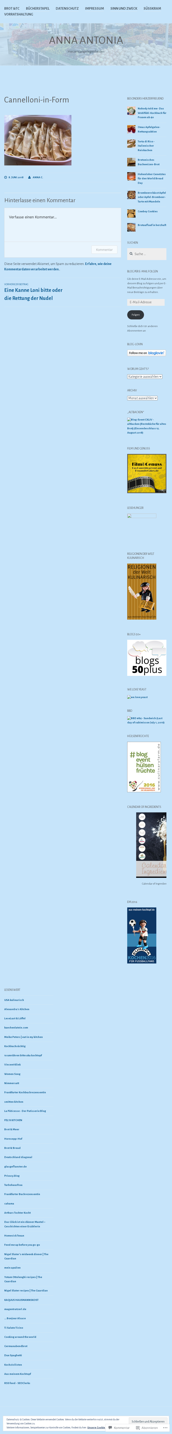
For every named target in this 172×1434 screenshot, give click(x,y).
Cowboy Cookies (148, 211)
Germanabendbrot (15, 1346)
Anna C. (38, 177)
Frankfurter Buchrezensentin (22, 1194)
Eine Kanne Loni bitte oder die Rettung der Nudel (33, 292)
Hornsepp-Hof (13, 1138)
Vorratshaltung (18, 14)
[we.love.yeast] (137, 697)
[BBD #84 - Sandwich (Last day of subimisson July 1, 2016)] (146, 722)
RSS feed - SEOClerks (17, 1383)
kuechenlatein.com (16, 1027)
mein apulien (12, 1267)
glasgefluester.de (15, 1166)
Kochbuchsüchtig (15, 1046)
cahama (9, 1203)
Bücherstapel (37, 8)
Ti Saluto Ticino (13, 1327)
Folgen (136, 314)
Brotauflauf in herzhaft (152, 225)
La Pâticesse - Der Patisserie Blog (25, 1111)
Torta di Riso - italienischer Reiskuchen (146, 146)
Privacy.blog (11, 1175)
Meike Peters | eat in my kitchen (23, 1037)
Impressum (94, 8)
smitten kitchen (13, 1101)
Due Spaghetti (13, 1355)
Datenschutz (67, 8)
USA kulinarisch (14, 1000)
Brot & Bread (12, 1148)
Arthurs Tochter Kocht (17, 1212)
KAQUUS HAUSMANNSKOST (21, 1300)
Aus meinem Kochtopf (17, 1374)
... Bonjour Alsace (15, 1318)
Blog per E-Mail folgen (142, 271)
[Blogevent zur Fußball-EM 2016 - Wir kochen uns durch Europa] (141, 962)
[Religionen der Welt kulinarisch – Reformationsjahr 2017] (141, 618)
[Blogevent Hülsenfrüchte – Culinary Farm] (144, 791)
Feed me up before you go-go (22, 1244)
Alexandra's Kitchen (16, 1009)
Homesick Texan (14, 1235)
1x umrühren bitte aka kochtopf (23, 1055)
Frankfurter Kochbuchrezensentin (25, 1092)
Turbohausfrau (13, 1185)
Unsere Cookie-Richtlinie (102, 1427)
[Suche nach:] (146, 254)
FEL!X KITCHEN (13, 1120)
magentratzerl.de (15, 1309)
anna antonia (86, 40)
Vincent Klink (12, 1064)
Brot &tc (11, 8)
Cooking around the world (20, 1337)
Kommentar (104, 250)
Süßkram (152, 8)
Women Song (12, 1074)
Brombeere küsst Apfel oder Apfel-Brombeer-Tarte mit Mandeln (152, 197)
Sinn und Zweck (123, 8)
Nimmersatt (11, 1083)
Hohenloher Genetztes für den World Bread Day (152, 178)
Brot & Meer (11, 1129)
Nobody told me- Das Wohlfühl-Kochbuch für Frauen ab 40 (152, 113)
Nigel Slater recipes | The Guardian (26, 1290)
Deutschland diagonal (18, 1157)
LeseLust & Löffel (15, 1018)
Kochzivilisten (13, 1364)
